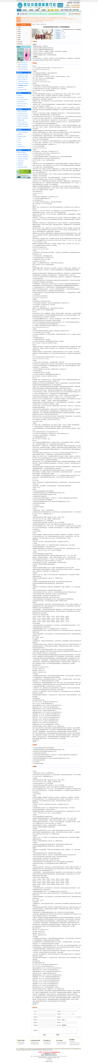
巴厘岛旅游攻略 (61, 1048)
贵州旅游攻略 (50, 1049)
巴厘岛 (41, 17)
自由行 (38, 21)
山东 (61, 18)
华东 (32, 18)
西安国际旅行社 (45, 1057)
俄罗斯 (44, 17)
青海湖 (54, 18)
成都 (22, 18)
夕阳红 (41, 21)
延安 (30, 20)
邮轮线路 (61, 17)
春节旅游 (28, 21)
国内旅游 (19, 29)
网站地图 (40, 1057)
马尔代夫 (47, 17)
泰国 (22, 17)
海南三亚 (25, 18)
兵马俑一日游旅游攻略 (28, 1048)
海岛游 (65, 17)
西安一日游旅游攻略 (20, 1048)
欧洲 (24, 17)
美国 (50, 17)
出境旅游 (19, 27)
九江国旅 (57, 1057)
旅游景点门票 (23, 21)
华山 (25, 20)
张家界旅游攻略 (39, 1049)
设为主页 (70, 0)
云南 (30, 18)
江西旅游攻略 (33, 1049)
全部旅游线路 (23, 24)
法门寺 (27, 20)
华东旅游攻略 (22, 1049)
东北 (59, 18)
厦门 (28, 18)
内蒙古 (66, 18)
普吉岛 (29, 17)
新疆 (69, 18)
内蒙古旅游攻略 (45, 1049)
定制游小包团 (38, 20)
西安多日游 (44, 20)
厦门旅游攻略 (71, 1048)
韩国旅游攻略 (39, 1048)
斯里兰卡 (37, 17)
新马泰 (32, 17)
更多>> (29, 72)
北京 (63, 18)
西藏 (38, 18)
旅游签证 (19, 39)
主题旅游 (19, 35)
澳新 (34, 17)
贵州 (74, 18)
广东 (49, 18)
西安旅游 (19, 31)
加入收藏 (74, 0)
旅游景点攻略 (19, 41)
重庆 (40, 18)
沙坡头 (46, 18)
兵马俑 (22, 20)
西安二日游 (34, 20)
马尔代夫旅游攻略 (55, 1048)
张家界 (51, 18)
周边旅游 (19, 37)
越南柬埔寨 (54, 17)
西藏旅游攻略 (76, 1048)
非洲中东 (58, 17)
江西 (57, 18)
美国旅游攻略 (44, 1048)
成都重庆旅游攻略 (28, 1049)
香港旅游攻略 (66, 1048)
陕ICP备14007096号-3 (49, 1061)
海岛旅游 (19, 33)
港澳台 (71, 18)
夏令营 (35, 21)
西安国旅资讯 (19, 43)
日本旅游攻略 (34, 1048)
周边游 (52, 20)
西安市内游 (48, 20)
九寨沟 (43, 18)
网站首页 (38, 24)
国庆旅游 (32, 21)
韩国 (26, 17)
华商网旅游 (54, 1057)
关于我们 (78, 0)
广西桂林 (35, 18)
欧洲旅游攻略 (49, 1048)
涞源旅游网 (50, 1057)
